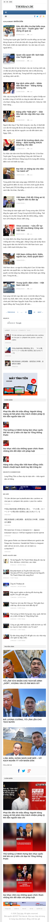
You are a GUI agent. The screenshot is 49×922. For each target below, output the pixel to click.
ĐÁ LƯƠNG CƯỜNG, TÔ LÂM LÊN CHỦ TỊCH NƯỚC (22, 720)
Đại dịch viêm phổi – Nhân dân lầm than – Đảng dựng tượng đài (29, 85)
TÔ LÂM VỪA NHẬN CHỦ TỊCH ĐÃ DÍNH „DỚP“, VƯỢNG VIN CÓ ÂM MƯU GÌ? (22, 682)
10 (26, 312)
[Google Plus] (30, 771)
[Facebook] (34, 16)
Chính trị (16, 908)
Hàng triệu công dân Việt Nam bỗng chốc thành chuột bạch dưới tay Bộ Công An (23, 465)
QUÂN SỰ (39, 908)
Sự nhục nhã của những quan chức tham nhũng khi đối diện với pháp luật (23, 449)
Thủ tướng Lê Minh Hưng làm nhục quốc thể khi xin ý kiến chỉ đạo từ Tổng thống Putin (23, 432)
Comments (22, 330)
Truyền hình (9, 646)
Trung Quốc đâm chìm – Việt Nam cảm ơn (30, 284)
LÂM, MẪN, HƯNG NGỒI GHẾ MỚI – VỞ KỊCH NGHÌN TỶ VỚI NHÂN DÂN (22, 759)
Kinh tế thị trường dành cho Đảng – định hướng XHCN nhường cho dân (30, 142)
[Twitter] (37, 16)
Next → (40, 312)
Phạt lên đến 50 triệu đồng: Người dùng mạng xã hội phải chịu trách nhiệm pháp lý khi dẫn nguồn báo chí (24, 414)
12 (34, 312)
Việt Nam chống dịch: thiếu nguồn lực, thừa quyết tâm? (30, 255)
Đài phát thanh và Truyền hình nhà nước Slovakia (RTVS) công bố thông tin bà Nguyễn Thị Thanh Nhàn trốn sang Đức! (27, 573)
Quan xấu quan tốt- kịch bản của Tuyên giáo (30, 56)
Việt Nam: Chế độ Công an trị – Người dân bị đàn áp (30, 198)
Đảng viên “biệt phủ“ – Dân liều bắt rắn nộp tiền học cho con (30, 114)
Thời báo (20, 913)
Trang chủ (8, 908)
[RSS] (43, 16)
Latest (7, 330)
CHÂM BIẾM (8, 400)
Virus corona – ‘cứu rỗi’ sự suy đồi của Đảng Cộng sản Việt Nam (29, 228)
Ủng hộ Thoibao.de (17, 584)
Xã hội (31, 908)
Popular (14, 330)
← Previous (10, 312)
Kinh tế (24, 908)
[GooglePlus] (40, 16)
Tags (28, 330)
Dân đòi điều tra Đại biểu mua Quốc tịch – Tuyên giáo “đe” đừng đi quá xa (30, 28)
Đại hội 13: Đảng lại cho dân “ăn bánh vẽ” (30, 170)
